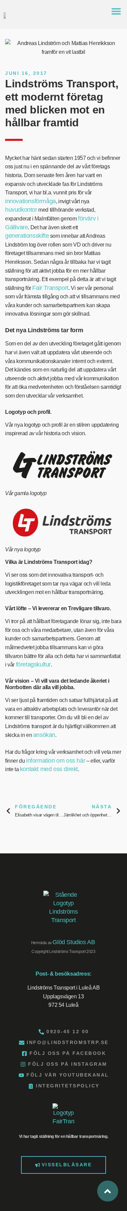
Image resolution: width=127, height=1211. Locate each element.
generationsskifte (27, 235)
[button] (116, 11)
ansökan (44, 734)
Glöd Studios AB (73, 942)
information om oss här (55, 760)
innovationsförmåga (30, 201)
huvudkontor (21, 209)
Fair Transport (50, 287)
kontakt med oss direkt (49, 769)
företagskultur (33, 664)
